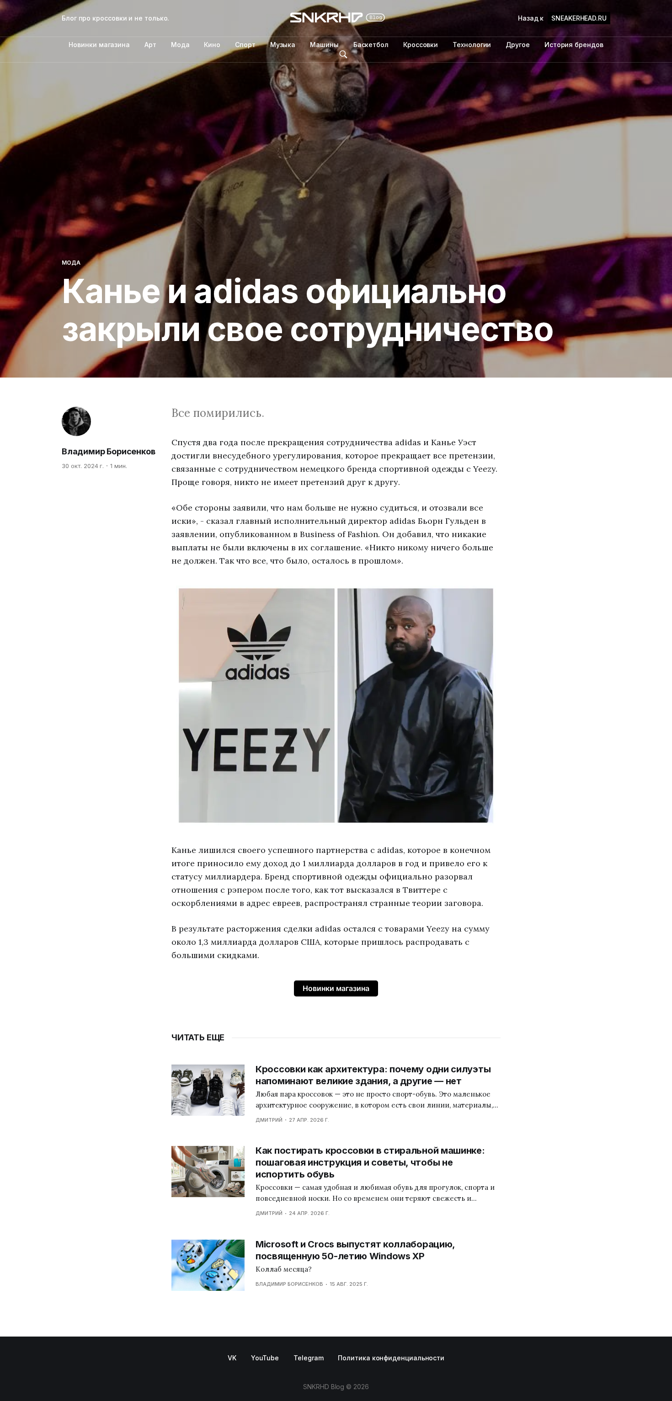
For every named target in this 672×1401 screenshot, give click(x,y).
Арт (150, 44)
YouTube (265, 1358)
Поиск (343, 54)
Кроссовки (420, 44)
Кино (212, 44)
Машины (324, 44)
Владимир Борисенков (108, 451)
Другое (518, 44)
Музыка (283, 44)
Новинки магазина (99, 44)
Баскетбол (371, 44)
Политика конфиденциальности (391, 1358)
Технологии (472, 44)
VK (232, 1358)
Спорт (245, 44)
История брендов (573, 44)
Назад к (562, 18)
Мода (180, 44)
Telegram (308, 1358)
